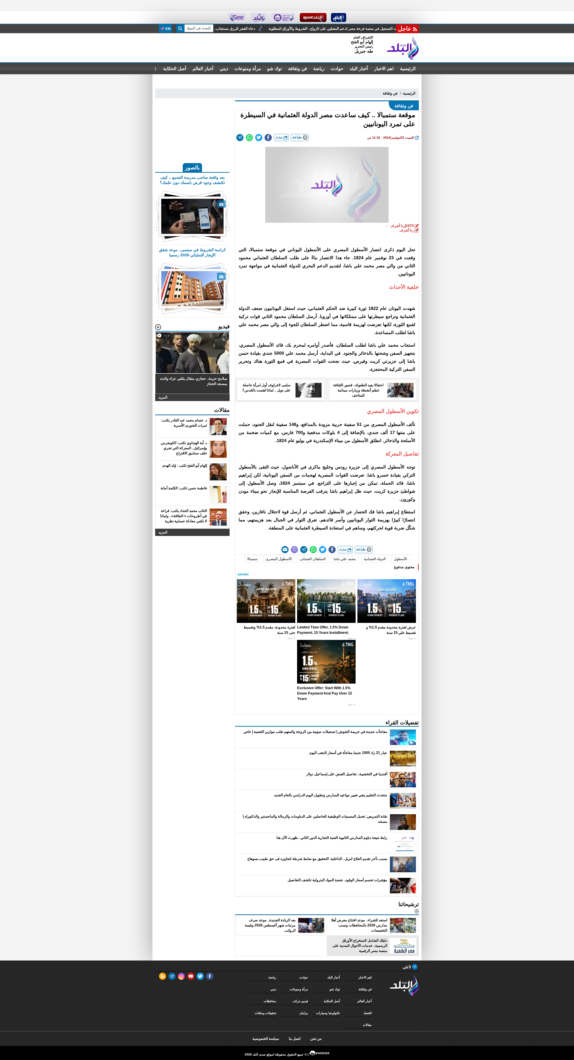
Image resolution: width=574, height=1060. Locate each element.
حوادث (337, 68)
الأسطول (400, 559)
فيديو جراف (300, 1001)
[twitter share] (258, 137)
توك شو (274, 68)
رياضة (318, 68)
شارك (279, 137)
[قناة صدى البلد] (338, 17)
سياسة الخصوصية (265, 1039)
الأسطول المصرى (278, 559)
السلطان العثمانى (313, 559)
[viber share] (294, 549)
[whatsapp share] (249, 137)
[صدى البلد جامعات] (283, 17)
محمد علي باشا (345, 559)
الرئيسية (408, 68)
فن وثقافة (297, 68)
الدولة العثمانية (375, 559)
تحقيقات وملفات (265, 1013)
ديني (224, 68)
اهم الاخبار (384, 68)
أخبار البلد (359, 68)
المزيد (163, 397)
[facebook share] (268, 137)
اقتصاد (367, 1013)
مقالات (367, 1025)
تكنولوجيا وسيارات (328, 1013)
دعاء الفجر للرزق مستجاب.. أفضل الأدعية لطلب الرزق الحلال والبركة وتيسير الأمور (285, 28)
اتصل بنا (294, 1039)
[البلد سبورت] (313, 17)
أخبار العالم (203, 68)
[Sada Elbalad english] (237, 17)
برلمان (304, 1013)
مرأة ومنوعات (248, 68)
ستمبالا (252, 559)
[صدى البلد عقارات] (258, 17)
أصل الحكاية (174, 68)
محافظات (270, 1001)
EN (168, 29)
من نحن (316, 1039)
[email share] (240, 137)
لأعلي (407, 967)
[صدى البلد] (403, 47)
